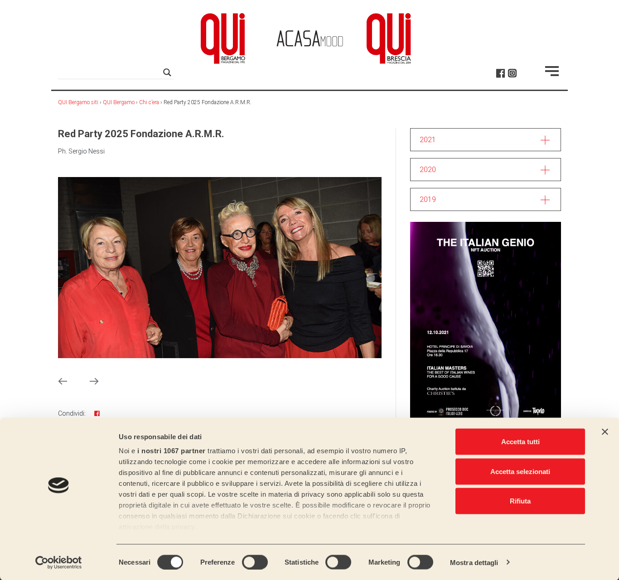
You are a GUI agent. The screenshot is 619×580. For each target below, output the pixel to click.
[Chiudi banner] (605, 432)
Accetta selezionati (520, 471)
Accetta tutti (520, 442)
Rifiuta (520, 501)
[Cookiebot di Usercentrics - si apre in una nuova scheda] (58, 562)
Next (94, 381)
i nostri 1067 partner (171, 451)
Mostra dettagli (474, 562)
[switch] (255, 562)
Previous (62, 381)
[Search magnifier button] (167, 72)
